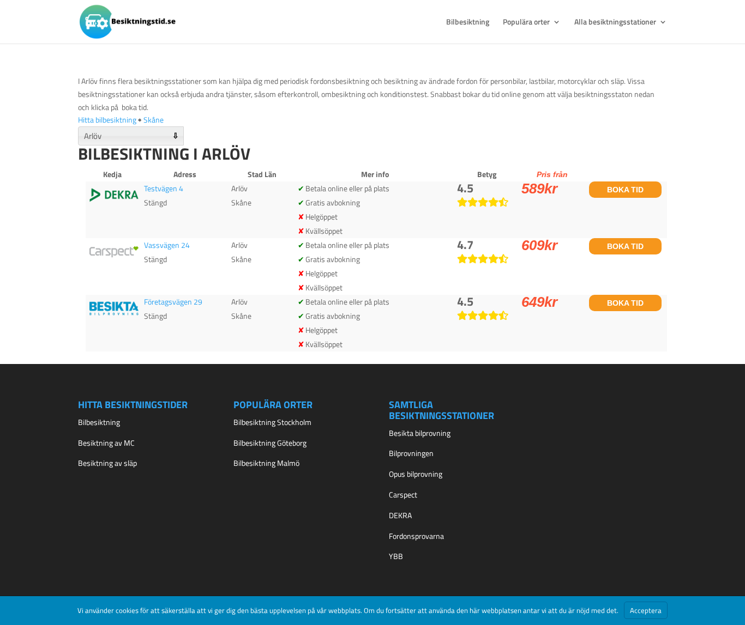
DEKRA (400, 515)
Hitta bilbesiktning (107, 119)
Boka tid (625, 189)
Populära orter (526, 22)
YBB (396, 556)
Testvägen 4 (163, 188)
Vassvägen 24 (167, 245)
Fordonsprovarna (416, 536)
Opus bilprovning (415, 474)
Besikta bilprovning (419, 433)
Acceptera (646, 610)
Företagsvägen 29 (173, 301)
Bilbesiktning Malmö (266, 463)
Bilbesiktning (467, 22)
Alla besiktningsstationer (615, 22)
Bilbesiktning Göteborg (270, 442)
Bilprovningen (411, 453)
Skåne (153, 119)
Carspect (403, 494)
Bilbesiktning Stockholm (272, 422)
